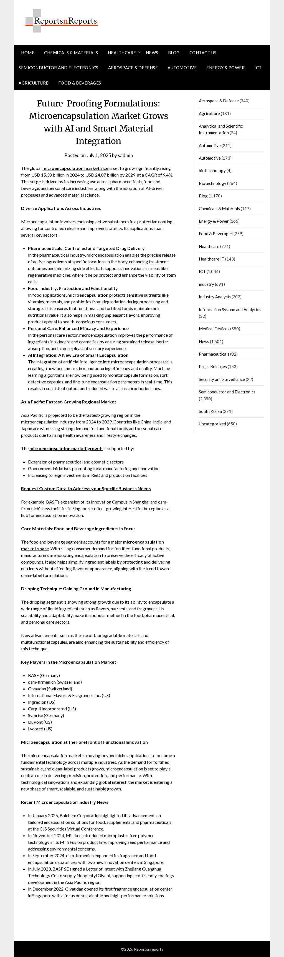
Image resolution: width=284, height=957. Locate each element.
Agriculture (34, 82)
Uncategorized (212, 423)
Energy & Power (225, 67)
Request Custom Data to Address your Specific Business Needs (86, 488)
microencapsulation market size (75, 168)
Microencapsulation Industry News (72, 802)
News (152, 52)
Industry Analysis (215, 296)
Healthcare (122, 52)
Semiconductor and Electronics (58, 67)
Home (27, 52)
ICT (258, 67)
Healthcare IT (211, 258)
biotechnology (212, 170)
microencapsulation (87, 294)
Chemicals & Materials (71, 52)
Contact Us (203, 52)
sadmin (125, 155)
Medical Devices (214, 328)
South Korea (210, 411)
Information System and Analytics (230, 309)
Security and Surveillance (222, 379)
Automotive (182, 67)
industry (206, 284)
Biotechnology (212, 183)
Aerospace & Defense (133, 67)
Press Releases (213, 366)
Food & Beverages (79, 82)
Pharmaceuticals (214, 353)
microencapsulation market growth (66, 448)
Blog (174, 52)
